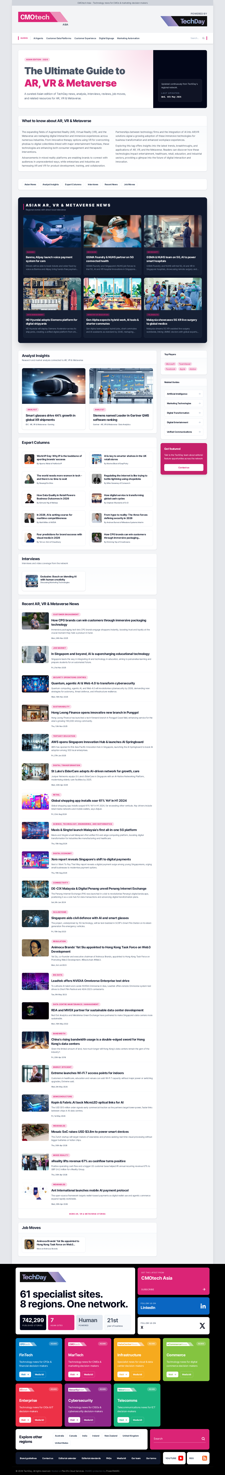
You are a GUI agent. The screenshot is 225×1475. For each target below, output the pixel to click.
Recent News (111, 184)
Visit (23, 1374)
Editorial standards (91, 1458)
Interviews (93, 184)
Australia (59, 1435)
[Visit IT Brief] (33, 1389)
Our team (136, 1458)
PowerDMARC (113, 1471)
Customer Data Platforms (58, 38)
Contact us (183, 467)
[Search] (203, 38)
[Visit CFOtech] (33, 1344)
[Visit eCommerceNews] (180, 1344)
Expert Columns (73, 184)
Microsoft (170, 363)
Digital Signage (106, 38)
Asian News (30, 184)
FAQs (109, 1458)
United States (61, 1443)
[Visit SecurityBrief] (82, 1389)
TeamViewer (185, 363)
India (84, 1435)
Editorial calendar (67, 1458)
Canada (73, 1435)
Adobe (192, 369)
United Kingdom (131, 1435)
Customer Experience (85, 38)
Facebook (170, 369)
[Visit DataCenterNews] (131, 1344)
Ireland (95, 1435)
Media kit (39, 1374)
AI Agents (38, 38)
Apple (182, 369)
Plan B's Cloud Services (73, 1471)
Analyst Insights (51, 184)
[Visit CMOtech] (82, 1344)
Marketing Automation (128, 38)
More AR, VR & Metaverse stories (87, 1214)
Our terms (151, 1458)
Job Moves (129, 184)
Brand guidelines (28, 1458)
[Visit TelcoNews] (131, 1389)
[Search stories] (203, 1438)
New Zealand (111, 1435)
